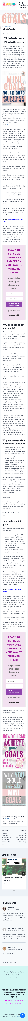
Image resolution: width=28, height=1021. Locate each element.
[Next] (23, 874)
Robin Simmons (8, 33)
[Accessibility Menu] (22, 1015)
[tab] (10, 890)
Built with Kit (14, 315)
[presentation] (14, 866)
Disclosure (19, 975)
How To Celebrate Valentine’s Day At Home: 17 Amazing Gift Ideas (6, 837)
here (8, 124)
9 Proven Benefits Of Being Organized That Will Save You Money (21, 836)
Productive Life (6, 26)
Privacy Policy (14, 978)
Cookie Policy (10, 975)
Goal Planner (9, 819)
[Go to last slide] (4, 874)
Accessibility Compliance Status (14, 972)
